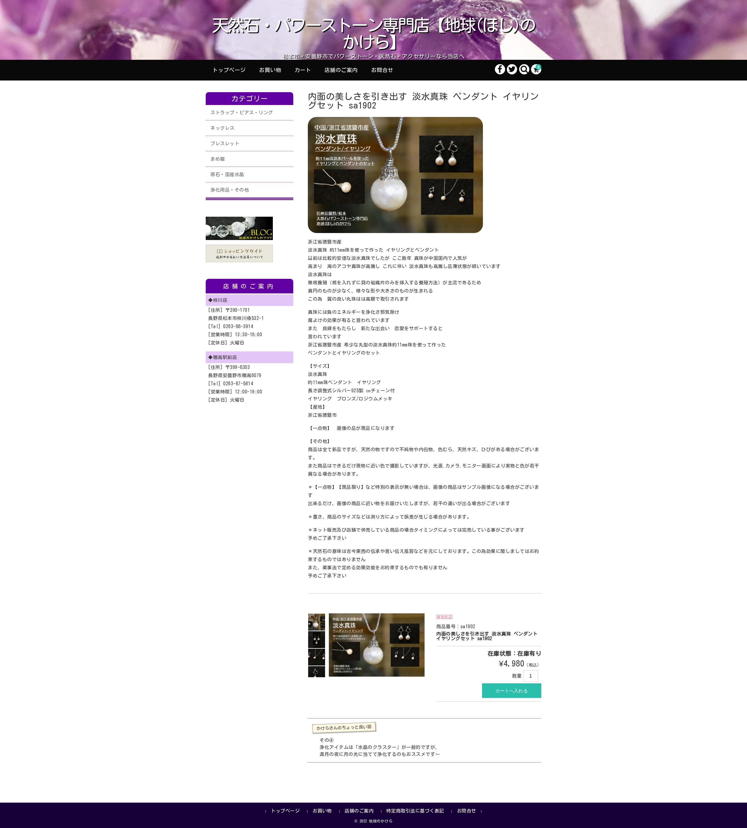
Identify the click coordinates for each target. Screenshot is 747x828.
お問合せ (382, 70)
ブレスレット (224, 143)
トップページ (229, 70)
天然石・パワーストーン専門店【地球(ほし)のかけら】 (373, 33)
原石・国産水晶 (227, 174)
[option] (316, 622)
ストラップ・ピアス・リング (241, 112)
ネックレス (222, 128)
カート (302, 70)
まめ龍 (217, 159)
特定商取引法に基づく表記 (415, 810)
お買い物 (270, 70)
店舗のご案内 (341, 70)
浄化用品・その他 (229, 190)
